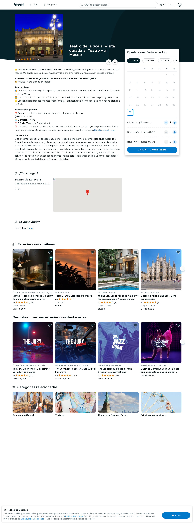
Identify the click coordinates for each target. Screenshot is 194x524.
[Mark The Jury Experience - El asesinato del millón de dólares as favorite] (50, 325)
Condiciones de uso (104, 130)
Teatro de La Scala (28, 179)
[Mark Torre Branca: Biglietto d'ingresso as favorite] (92, 252)
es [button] (164, 5)
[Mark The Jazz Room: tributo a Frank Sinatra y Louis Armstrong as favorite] (135, 325)
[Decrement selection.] (166, 122)
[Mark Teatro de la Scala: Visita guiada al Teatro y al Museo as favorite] (115, 62)
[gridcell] (130, 112)
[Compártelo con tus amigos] (108, 62)
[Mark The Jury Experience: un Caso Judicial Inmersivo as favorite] (92, 325)
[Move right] (182, 268)
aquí (31, 228)
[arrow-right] (176, 61)
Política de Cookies (74, 516)
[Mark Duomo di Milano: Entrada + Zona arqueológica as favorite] (178, 252)
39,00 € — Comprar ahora (152, 149)
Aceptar (176, 515)
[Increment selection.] (174, 122)
